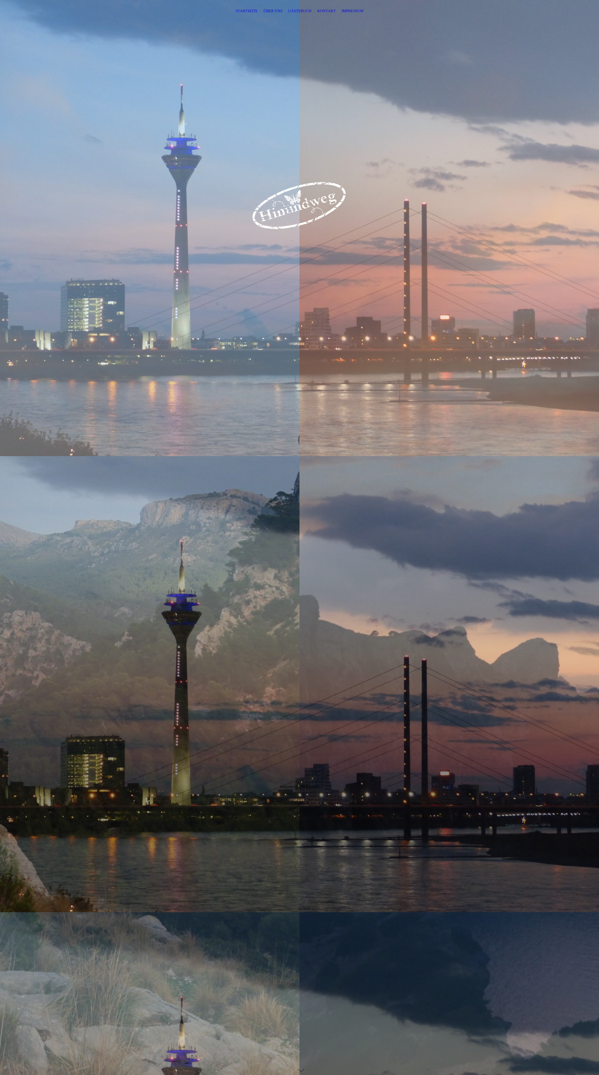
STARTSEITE (247, 11)
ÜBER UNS (272, 11)
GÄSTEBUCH (299, 11)
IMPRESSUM (352, 11)
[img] (299, 537)
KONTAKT (326, 11)
